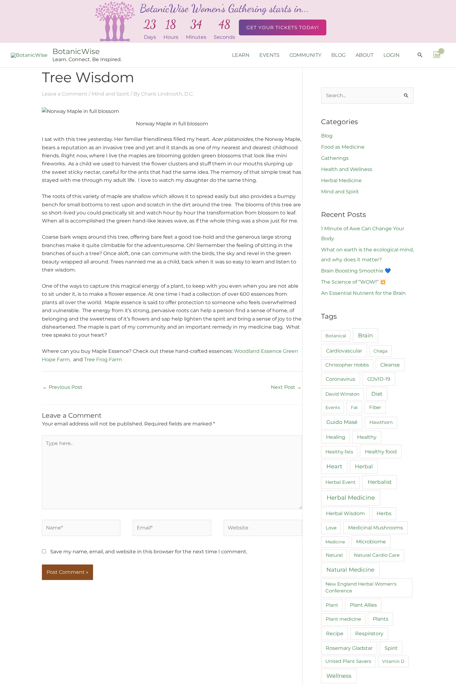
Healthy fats (339, 452)
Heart (334, 466)
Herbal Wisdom (345, 513)
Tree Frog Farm (103, 359)
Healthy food (381, 451)
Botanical (335, 336)
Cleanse (390, 365)
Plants (380, 619)
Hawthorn (381, 422)
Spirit (391, 648)
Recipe (334, 633)
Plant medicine (343, 619)
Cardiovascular (344, 351)
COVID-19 (378, 379)
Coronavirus (340, 379)
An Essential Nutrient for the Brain (363, 293)
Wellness (338, 675)
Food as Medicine (342, 147)
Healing (335, 437)
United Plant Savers (348, 661)
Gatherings (335, 158)
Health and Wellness (346, 169)
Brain (365, 335)
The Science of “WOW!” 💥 (353, 282)
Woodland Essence (258, 351)
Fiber (375, 407)
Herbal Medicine (341, 180)
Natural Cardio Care (377, 555)
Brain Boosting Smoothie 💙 (356, 271)
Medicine (335, 542)
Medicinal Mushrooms (375, 528)
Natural (334, 555)
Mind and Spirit (110, 94)
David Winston (342, 394)
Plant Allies (363, 605)
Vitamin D (393, 661)
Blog (327, 136)
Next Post (286, 387)
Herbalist (380, 482)
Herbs (384, 513)
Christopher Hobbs (347, 365)
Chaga (380, 351)
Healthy (367, 437)
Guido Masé (341, 422)
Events (332, 407)
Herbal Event (340, 482)
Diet (376, 394)
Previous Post (62, 387)
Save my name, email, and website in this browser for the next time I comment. (148, 552)
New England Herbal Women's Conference (360, 587)
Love (331, 528)
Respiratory (369, 633)
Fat (354, 407)
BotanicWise (76, 51)
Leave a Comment (64, 94)
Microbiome (371, 542)
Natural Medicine (350, 569)
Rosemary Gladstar (349, 648)
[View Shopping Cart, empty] (436, 54)
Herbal (364, 466)
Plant (332, 605)
